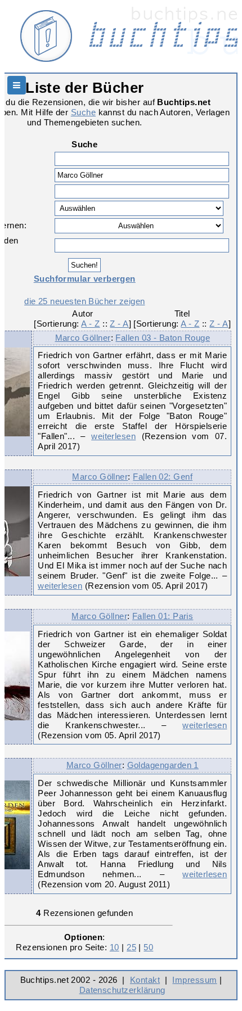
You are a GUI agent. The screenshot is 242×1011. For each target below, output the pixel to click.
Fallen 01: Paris (162, 616)
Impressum (194, 980)
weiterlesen (113, 436)
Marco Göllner (83, 337)
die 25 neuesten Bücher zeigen (84, 301)
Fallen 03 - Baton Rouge (162, 337)
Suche (83, 112)
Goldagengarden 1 (163, 765)
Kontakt (145, 980)
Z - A (119, 323)
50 (148, 947)
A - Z (90, 323)
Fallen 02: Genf (162, 476)
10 (114, 947)
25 (131, 947)
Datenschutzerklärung (122, 990)
